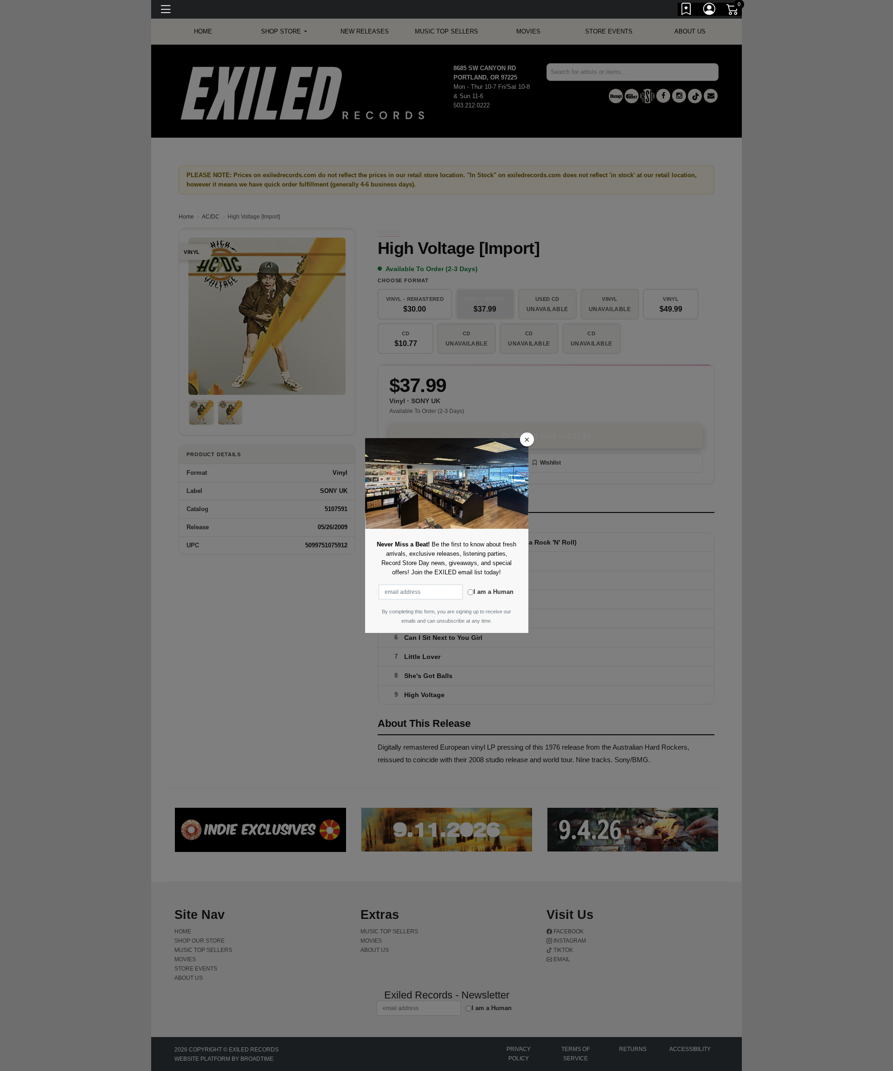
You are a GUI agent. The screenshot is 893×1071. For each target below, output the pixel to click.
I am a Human (493, 591)
